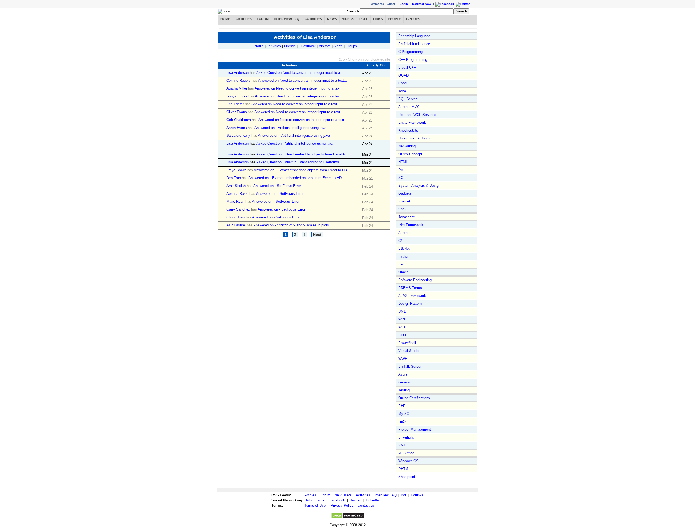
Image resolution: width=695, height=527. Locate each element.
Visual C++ (407, 67)
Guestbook (307, 46)
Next (317, 234)
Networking (407, 146)
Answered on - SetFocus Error (277, 186)
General (404, 382)
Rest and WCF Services (417, 115)
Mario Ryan (235, 201)
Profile (259, 46)
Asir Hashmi (236, 225)
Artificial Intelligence (414, 44)
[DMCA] (347, 518)
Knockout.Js (408, 130)
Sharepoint (406, 477)
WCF (402, 327)
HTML (403, 162)
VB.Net (404, 248)
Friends (290, 46)
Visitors (325, 46)
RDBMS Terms (410, 288)
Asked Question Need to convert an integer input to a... (299, 73)
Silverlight (406, 437)
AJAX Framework (412, 296)
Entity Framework (412, 122)
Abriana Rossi (237, 194)
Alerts (338, 46)
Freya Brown (236, 170)
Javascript (406, 217)
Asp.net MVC (408, 107)
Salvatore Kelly (238, 136)
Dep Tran (233, 178)
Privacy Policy (342, 505)
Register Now (421, 3)
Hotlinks (417, 495)
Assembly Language (414, 36)
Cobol (402, 83)
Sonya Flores (236, 96)
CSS (402, 209)
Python (403, 256)
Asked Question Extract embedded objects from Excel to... (302, 154)
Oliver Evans (236, 112)
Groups (413, 19)
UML (402, 311)
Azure (402, 374)
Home (225, 19)
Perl (401, 264)
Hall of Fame (314, 500)
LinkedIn (372, 500)
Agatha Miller (236, 88)
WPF (402, 319)
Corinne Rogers (238, 80)
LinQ (402, 422)
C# (400, 241)
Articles (243, 19)
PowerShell (407, 343)
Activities (313, 19)
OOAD (403, 75)
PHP (402, 406)
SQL (401, 178)
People (394, 19)
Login (404, 3)
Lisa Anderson (237, 73)
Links (378, 19)
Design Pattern (410, 303)
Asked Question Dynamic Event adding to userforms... (299, 162)
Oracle (403, 272)
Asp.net (404, 233)
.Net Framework (410, 225)
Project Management (414, 429)
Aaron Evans (236, 128)
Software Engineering (415, 280)
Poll (363, 19)
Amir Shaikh (236, 186)
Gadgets (405, 193)
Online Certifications (414, 398)
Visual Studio (408, 351)
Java (402, 91)
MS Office (406, 453)
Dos (401, 170)
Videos (348, 19)
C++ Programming (412, 60)
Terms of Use (315, 505)
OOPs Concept (410, 154)
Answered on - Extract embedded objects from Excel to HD (300, 170)
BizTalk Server (409, 366)
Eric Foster (235, 104)
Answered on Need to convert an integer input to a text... (302, 80)
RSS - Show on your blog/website (363, 59)
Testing (404, 390)
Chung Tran (235, 217)
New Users (343, 495)
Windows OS (408, 461)
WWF (402, 359)
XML (402, 445)
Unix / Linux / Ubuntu (414, 138)
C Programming (410, 52)
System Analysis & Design (419, 185)
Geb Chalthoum (239, 120)
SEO (402, 335)
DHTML (404, 469)
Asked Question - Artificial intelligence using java (294, 143)
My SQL (404, 414)
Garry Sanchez (238, 209)
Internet (404, 201)
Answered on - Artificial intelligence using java (290, 128)
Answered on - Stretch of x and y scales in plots (291, 225)
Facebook (337, 500)
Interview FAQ (286, 19)
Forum (263, 19)
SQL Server (407, 99)
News (332, 19)
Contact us (366, 505)
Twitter (355, 500)
